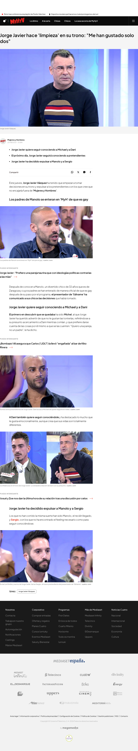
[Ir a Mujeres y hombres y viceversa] (17, 21)
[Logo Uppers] (53, 693)
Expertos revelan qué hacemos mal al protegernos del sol (74, 14)
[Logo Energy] (118, 684)
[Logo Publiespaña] (69, 703)
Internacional (118, 620)
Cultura (115, 636)
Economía (116, 631)
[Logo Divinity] (118, 674)
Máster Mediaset (13, 645)
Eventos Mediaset (41, 636)
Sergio (15, 519)
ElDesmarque (92, 631)
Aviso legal (14, 716)
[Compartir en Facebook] (90, 172)
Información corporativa (29, 716)
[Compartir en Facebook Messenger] (84, 172)
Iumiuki (62, 642)
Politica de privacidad (49, 716)
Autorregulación (13, 629)
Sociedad (116, 626)
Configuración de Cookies (69, 716)
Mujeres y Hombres (16, 140)
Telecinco (90, 620)
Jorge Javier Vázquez (26, 591)
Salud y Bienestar (40, 642)
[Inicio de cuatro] (4, 21)
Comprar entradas (41, 615)
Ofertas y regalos (41, 620)
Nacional (116, 615)
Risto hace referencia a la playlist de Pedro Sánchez (24, 14)
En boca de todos (67, 620)
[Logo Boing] (85, 684)
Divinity (88, 626)
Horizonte (63, 631)
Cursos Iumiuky (40, 631)
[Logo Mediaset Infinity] (20, 674)
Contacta (10, 615)
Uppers (88, 636)
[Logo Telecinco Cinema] (85, 693)
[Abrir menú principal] (133, 21)
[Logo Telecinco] (53, 674)
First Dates (63, 615)
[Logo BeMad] (20, 693)
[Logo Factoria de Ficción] (53, 684)
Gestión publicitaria (105, 716)
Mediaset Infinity (93, 615)
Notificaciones (13, 634)
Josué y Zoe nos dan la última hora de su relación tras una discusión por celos (43, 498)
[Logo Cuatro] (85, 674)
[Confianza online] (69, 740)
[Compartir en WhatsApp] (72, 172)
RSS (116, 716)
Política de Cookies (88, 716)
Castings (10, 639)
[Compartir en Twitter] (78, 172)
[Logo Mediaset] (69, 662)
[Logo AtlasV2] (36, 703)
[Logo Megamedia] (70, 728)
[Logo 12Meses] (117, 693)
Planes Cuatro (39, 626)
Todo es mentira (66, 636)
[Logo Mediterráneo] (101, 703)
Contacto (124, 716)
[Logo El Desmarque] (20, 684)
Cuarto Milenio (65, 626)
